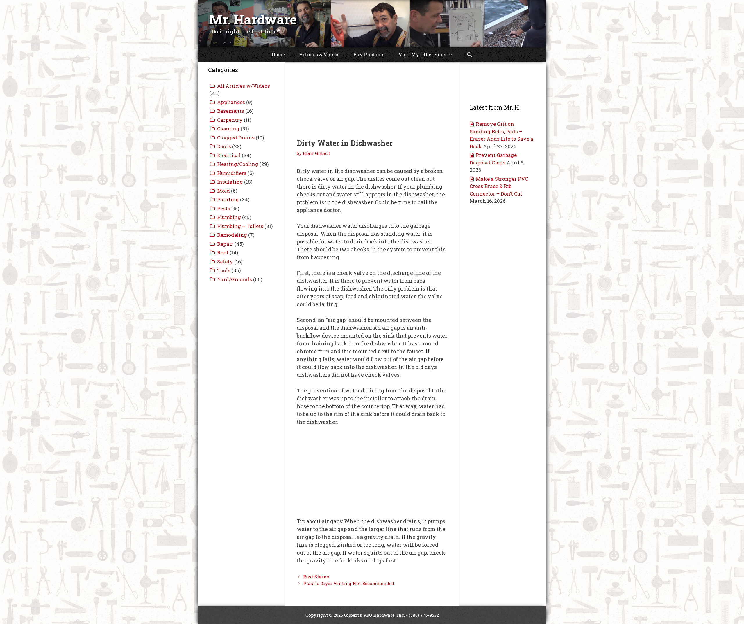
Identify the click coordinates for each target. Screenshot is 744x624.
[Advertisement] (372, 93)
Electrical (229, 155)
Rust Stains (316, 577)
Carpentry (230, 119)
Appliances (231, 102)
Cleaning (228, 128)
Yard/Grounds (234, 279)
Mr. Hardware (253, 19)
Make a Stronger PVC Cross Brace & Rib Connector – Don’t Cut (499, 186)
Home (278, 54)
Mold (223, 190)
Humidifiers (231, 173)
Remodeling (232, 235)
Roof (222, 252)
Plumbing (229, 217)
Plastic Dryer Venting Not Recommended (348, 583)
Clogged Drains (236, 137)
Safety (225, 261)
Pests (223, 208)
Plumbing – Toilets (240, 226)
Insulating (230, 181)
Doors (224, 146)
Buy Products (368, 54)
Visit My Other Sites (422, 54)
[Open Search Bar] (470, 54)
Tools (223, 270)
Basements (230, 110)
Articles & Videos (319, 54)
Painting (228, 199)
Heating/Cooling (237, 164)
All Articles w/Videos (243, 86)
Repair (225, 244)
